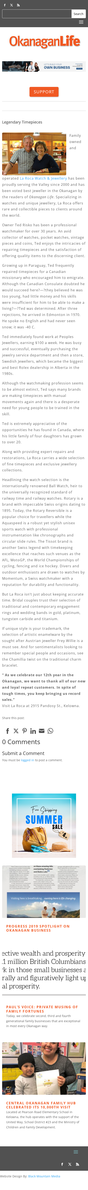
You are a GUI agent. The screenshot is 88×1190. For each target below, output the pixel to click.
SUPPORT (44, 92)
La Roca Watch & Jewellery (43, 178)
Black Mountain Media (44, 1176)
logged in (27, 760)
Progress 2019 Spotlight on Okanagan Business (38, 928)
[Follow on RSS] (18, 5)
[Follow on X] (11, 5)
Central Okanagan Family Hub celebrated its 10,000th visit (41, 1105)
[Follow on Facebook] (4, 5)
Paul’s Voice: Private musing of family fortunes (42, 1009)
